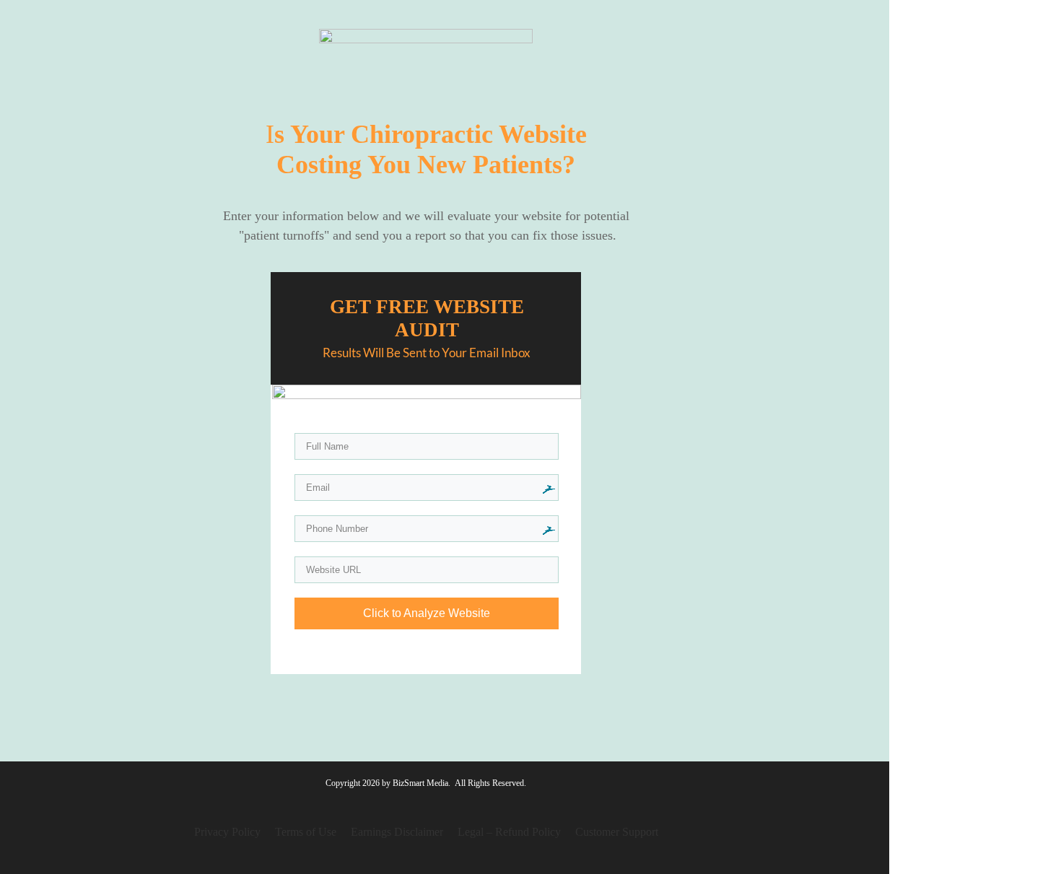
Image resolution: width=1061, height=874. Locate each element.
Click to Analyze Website (426, 613)
